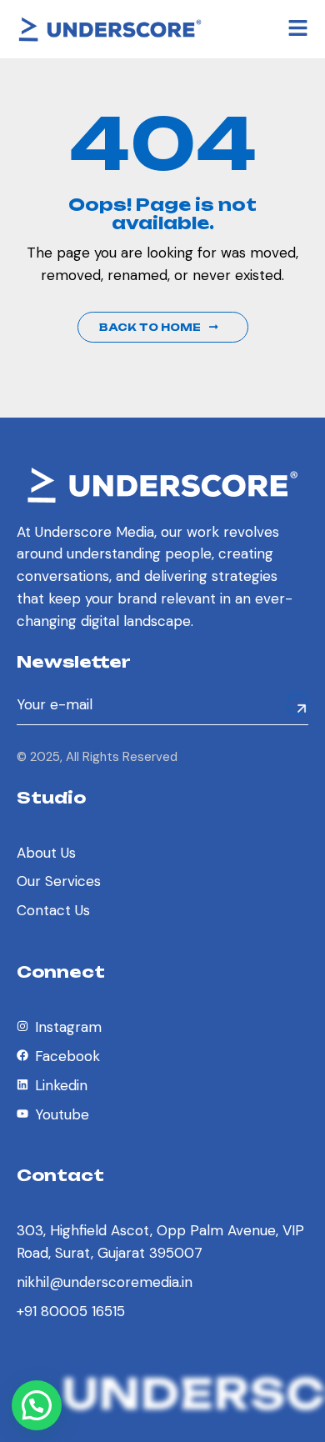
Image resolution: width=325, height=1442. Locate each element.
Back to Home (150, 327)
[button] (37, 1405)
